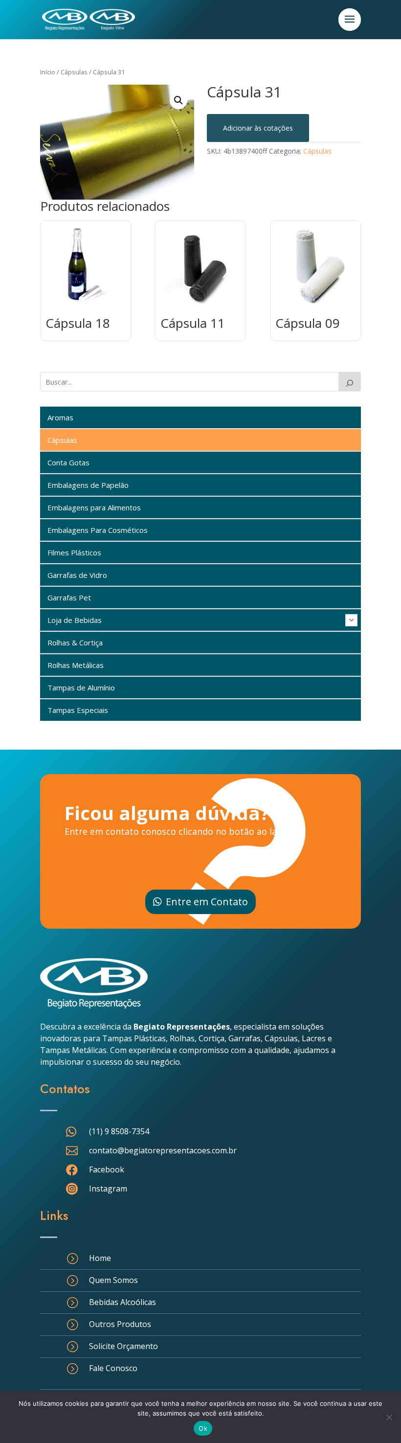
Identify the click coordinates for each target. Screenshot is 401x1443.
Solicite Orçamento (123, 1346)
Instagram (108, 1188)
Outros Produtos (120, 1324)
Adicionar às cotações (258, 128)
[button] (178, 100)
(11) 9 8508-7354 (119, 1131)
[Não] (389, 1417)
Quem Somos (113, 1280)
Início (47, 72)
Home (100, 1258)
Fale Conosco (113, 1368)
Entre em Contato (207, 901)
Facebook (106, 1169)
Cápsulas (74, 72)
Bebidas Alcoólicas (122, 1302)
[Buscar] (349, 381)
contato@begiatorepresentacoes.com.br (163, 1150)
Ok (203, 1428)
